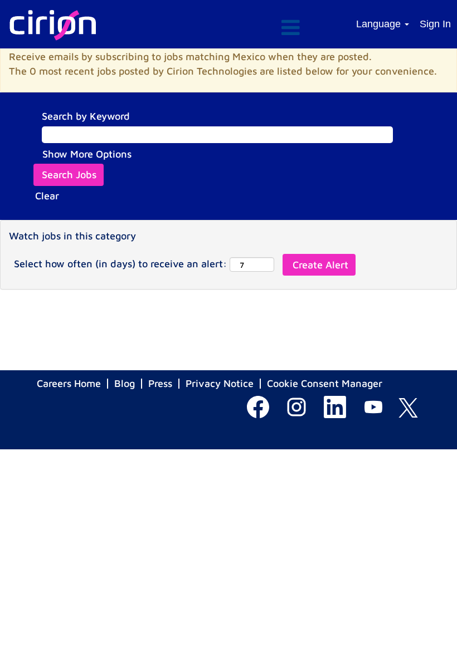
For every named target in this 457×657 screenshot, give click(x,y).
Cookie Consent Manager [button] (324, 383)
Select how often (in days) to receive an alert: (120, 263)
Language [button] (379, 24)
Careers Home (69, 383)
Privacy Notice (220, 383)
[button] (228, 28)
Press (160, 383)
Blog (124, 383)
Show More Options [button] (87, 154)
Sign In (435, 24)
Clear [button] (47, 196)
